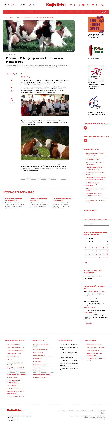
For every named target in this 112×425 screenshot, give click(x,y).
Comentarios (80, 12)
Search (102, 5)
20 (96, 254)
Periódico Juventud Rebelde (41, 374)
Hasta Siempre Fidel (12, 377)
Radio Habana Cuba (39, 355)
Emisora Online (12, 5)
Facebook (74, 5)
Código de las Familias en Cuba (15, 347)
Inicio (8, 12)
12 (92, 251)
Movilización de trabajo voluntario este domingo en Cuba (95, 159)
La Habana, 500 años (13, 388)
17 (85, 254)
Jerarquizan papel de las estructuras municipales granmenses (92, 183)
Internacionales (67, 12)
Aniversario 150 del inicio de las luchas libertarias (15, 392)
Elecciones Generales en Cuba (15, 396)
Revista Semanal (103, 12)
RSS (96, 5)
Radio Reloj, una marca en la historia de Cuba (94, 354)
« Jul (85, 263)
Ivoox (93, 5)
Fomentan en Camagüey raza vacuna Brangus (62, 199)
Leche (46, 178)
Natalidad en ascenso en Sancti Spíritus (94, 189)
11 (89, 251)
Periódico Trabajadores (39, 377)
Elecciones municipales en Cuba (16, 350)
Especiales (92, 12)
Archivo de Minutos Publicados (92, 276)
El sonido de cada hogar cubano (95, 347)
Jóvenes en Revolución (13, 357)
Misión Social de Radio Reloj (94, 344)
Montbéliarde (52, 178)
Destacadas (19, 12)
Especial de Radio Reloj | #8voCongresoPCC (13, 381)
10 (85, 251)
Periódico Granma (38, 371)
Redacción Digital (12, 74)
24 (85, 257)
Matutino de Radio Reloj (13, 344)
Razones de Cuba (38, 352)
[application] (85, 128)
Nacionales (53, 12)
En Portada (31, 12)
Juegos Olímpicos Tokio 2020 (15, 368)
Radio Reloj (56, 5)
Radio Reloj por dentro (93, 350)
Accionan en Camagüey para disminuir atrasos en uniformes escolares (94, 195)
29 (103, 257)
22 (103, 254)
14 (100, 251)
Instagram (79, 5)
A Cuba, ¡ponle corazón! (13, 360)
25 (89, 257)
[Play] (85, 128)
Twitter (71, 5)
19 (92, 254)
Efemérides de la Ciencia (14, 354)
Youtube (83, 5)
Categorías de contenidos (91, 223)
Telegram (87, 5)
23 (107, 254)
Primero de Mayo (11, 385)
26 (92, 257)
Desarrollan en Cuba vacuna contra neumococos (13, 199)
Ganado (42, 178)
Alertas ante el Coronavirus (14, 371)
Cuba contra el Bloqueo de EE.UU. (16, 374)
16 (107, 251)
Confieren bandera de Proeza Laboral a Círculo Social (94, 168)
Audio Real (89, 323)
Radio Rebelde (37, 358)
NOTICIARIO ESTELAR (98, 291)
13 (96, 251)
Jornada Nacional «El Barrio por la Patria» (95, 201)
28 (100, 257)
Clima (30, 5)
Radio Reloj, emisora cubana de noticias (22, 416)
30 (107, 257)
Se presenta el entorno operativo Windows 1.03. (95, 173)
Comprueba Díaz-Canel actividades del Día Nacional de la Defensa (96, 178)
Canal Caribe (37, 361)
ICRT (104, 417)
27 (96, 257)
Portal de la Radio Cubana (40, 349)
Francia (37, 178)
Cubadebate (37, 368)
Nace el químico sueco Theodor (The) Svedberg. (95, 154)
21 (100, 254)
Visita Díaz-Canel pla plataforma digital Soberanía (95, 163)
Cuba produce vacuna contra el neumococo (38, 199)
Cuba (27, 178)
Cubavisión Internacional (40, 365)
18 (89, 254)
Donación (32, 178)
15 (103, 251)
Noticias (42, 12)
